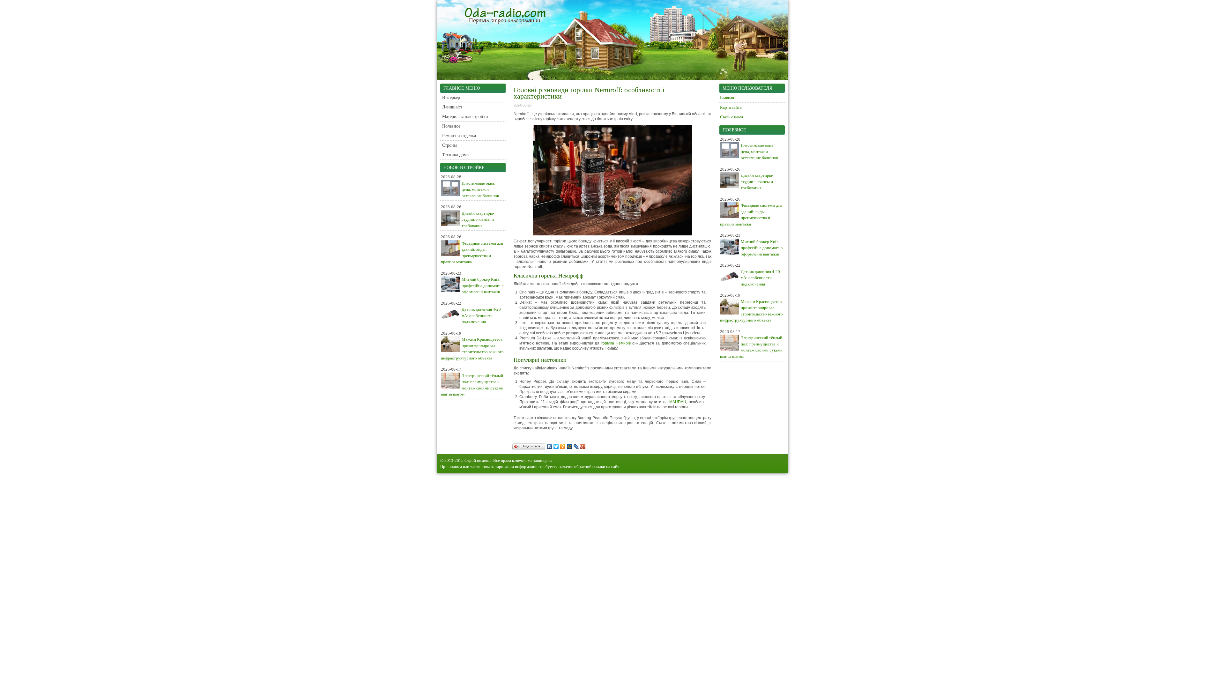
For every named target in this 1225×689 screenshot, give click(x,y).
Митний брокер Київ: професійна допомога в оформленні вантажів (482, 285)
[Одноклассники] (563, 446)
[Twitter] (556, 446)
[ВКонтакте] (549, 446)
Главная (727, 97)
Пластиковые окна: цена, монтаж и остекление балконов (480, 189)
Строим (449, 145)
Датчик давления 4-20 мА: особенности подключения (481, 315)
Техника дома (455, 154)
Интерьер (451, 97)
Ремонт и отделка (459, 135)
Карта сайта (731, 107)
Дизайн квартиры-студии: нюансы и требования (478, 219)
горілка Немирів (616, 343)
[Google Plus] (583, 446)
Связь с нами (731, 117)
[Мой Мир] (569, 446)
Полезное (451, 126)
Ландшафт (452, 107)
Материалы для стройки (465, 116)
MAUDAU (677, 402)
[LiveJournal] (576, 446)
